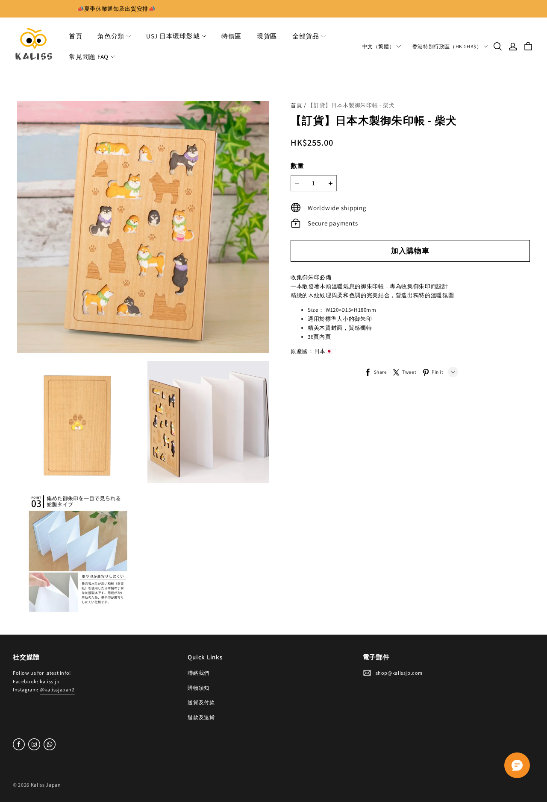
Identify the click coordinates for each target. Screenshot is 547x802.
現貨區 (267, 36)
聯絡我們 (198, 673)
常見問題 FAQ (89, 57)
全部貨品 (305, 36)
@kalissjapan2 (57, 689)
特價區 (231, 36)
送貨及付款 (201, 702)
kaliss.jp (49, 681)
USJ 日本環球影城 (173, 36)
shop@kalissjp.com (399, 673)
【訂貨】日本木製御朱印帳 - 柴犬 (351, 105)
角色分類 (110, 36)
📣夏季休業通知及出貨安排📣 (116, 8)
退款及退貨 (201, 717)
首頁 (75, 36)
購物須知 (198, 688)
